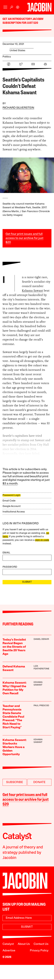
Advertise (9, 950)
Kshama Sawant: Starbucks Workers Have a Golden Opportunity (15, 747)
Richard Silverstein (18, 107)
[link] (18, 7)
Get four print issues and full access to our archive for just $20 (24, 238)
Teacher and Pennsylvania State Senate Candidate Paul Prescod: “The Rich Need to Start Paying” (13, 717)
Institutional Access (14, 512)
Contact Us (41, 944)
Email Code (9, 501)
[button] (5, 7)
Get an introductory (17, 19)
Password (10, 567)
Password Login (12, 495)
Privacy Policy (39, 950)
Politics (7, 57)
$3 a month (10, 483)
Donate (39, 782)
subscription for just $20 (20, 23)
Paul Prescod (41, 706)
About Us (24, 944)
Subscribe (14, 782)
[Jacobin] (39, 7)
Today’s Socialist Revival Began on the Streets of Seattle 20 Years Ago (14, 647)
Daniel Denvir (41, 639)
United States (17, 50)
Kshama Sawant (32, 290)
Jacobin (37, 19)
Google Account (12, 506)
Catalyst (8, 944)
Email (6, 552)
